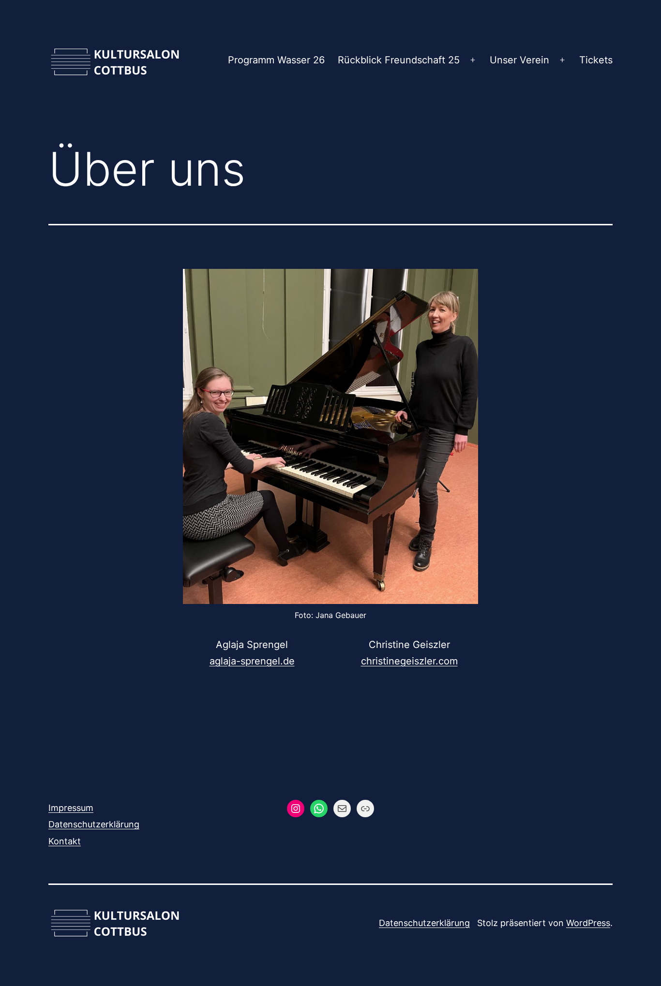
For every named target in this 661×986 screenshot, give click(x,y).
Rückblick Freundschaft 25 (399, 60)
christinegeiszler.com (409, 661)
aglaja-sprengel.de (252, 661)
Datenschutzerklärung (93, 824)
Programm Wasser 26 (276, 60)
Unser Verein (519, 60)
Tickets (596, 60)
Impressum (70, 808)
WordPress (588, 923)
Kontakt (64, 841)
